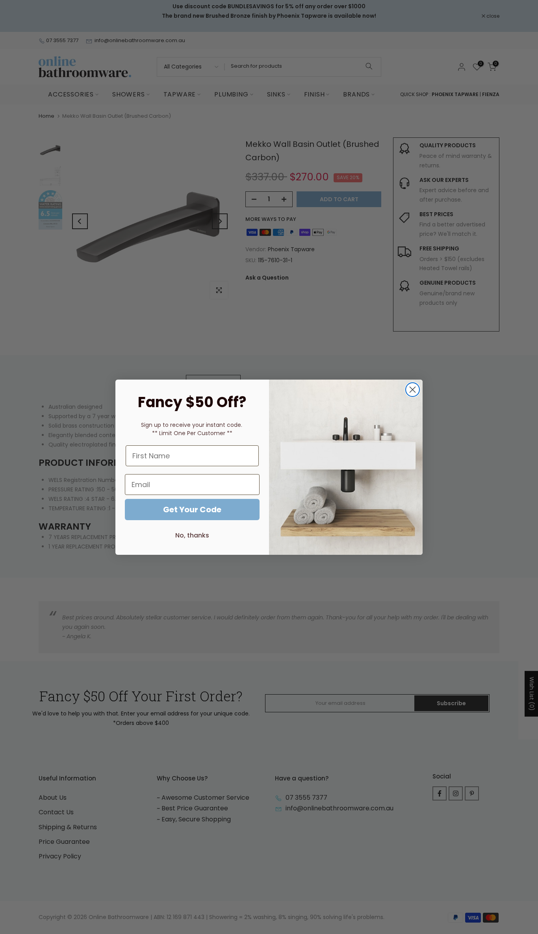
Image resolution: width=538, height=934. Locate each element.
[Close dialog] (412, 390)
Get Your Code (192, 509)
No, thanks (192, 535)
